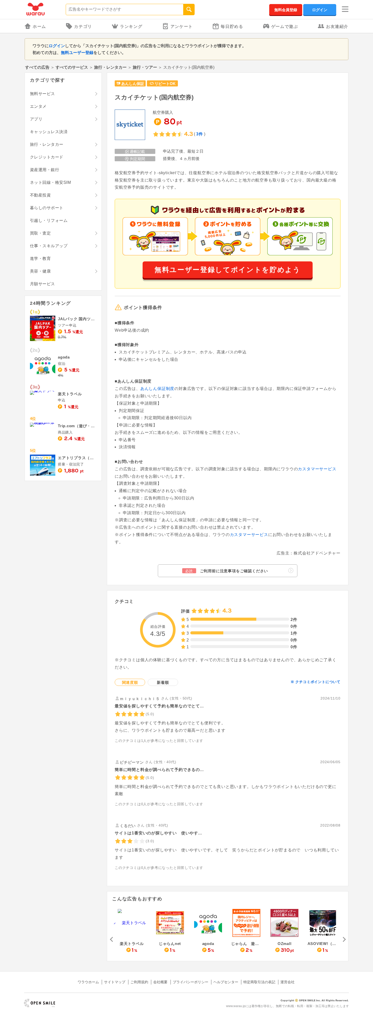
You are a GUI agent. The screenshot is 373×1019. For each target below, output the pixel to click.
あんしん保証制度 (157, 388)
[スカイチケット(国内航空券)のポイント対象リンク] (130, 125)
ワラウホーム (88, 982)
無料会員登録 (285, 10)
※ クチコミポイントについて (316, 682)
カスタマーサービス (317, 469)
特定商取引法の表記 (259, 982)
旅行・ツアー (145, 67)
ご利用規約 (139, 982)
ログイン (319, 10)
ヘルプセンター (225, 982)
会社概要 (160, 982)
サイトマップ (114, 982)
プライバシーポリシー (190, 982)
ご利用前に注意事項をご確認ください (226, 571)
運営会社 (287, 982)
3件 (199, 134)
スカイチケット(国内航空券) (154, 97)
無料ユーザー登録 (77, 52)
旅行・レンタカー (110, 67)
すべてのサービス (72, 67)
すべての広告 (37, 67)
